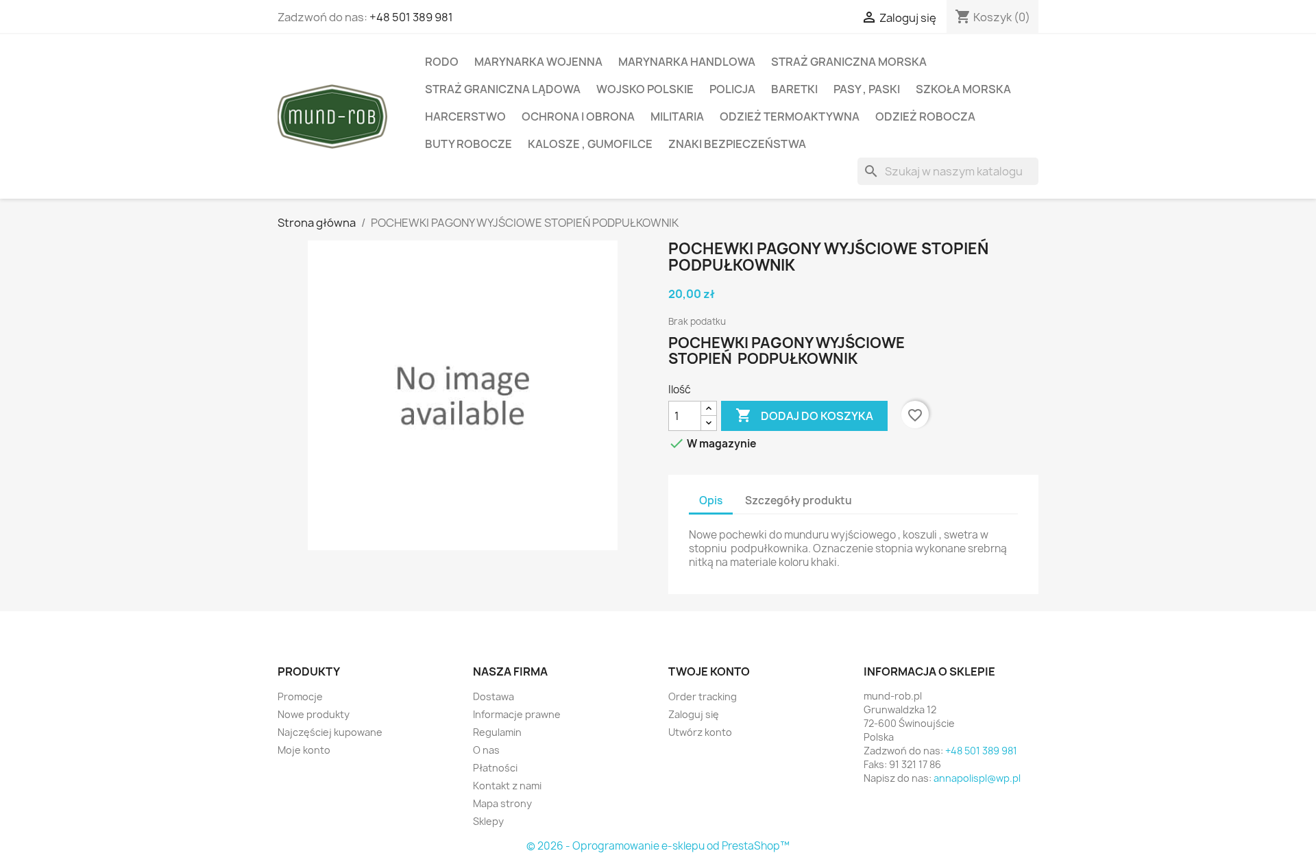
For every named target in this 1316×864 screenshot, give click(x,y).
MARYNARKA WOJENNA (538, 61)
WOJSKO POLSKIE (645, 89)
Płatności (495, 767)
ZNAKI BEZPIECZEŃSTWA (737, 143)
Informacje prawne (517, 714)
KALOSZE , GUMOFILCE (590, 143)
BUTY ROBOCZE (468, 143)
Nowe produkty (314, 714)
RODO (442, 61)
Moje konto (304, 749)
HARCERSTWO (465, 116)
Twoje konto (709, 671)
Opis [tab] (710, 500)
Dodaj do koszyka (804, 415)
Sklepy (488, 821)
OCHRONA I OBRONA (578, 116)
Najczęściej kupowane (330, 732)
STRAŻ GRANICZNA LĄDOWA (503, 89)
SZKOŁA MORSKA (963, 89)
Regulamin (497, 732)
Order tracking (702, 696)
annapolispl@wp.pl (977, 778)
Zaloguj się (693, 714)
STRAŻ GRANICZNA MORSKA (849, 61)
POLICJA (732, 89)
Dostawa (493, 696)
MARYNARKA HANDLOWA (686, 61)
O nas (486, 749)
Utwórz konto (700, 732)
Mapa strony (502, 803)
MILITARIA (677, 116)
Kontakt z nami (507, 785)
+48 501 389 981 (411, 17)
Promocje (300, 696)
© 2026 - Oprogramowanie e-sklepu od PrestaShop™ (658, 846)
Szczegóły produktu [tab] (798, 500)
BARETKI (794, 89)
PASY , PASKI (866, 89)
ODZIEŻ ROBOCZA (925, 116)
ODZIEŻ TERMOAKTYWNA (790, 116)
